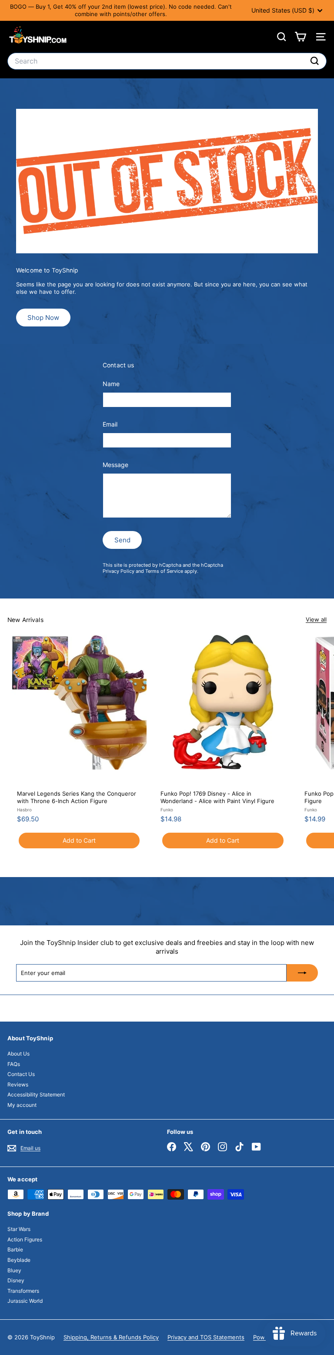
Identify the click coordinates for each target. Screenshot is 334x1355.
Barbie (15, 1249)
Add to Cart (79, 840)
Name (111, 383)
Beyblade (18, 1260)
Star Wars (18, 1229)
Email (110, 424)
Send (122, 540)
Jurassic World (25, 1301)
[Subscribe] (302, 973)
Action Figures (24, 1239)
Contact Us (21, 1074)
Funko (166, 809)
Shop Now (43, 317)
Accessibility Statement (36, 1094)
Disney (15, 1280)
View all (316, 619)
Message (115, 464)
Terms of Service (164, 571)
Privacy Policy (118, 571)
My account (22, 1105)
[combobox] (167, 61)
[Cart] (300, 37)
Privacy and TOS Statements (205, 1337)
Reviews (17, 1084)
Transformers (23, 1291)
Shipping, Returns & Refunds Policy (111, 1337)
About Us (18, 1053)
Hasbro (24, 809)
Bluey (14, 1270)
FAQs (13, 1064)
